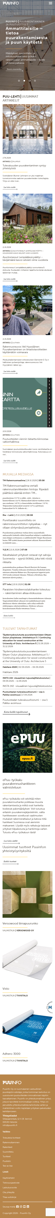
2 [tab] (24, 81)
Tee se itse (8, 1166)
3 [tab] (29, 81)
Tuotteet (7, 1156)
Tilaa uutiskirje (9, 1197)
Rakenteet (7, 1147)
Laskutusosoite (10, 1187)
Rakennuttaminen (11, 1142)
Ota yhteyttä (8, 1192)
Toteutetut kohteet (11, 1137)
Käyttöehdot (8, 1178)
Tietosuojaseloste (11, 1182)
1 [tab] (19, 81)
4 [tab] (35, 81)
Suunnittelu (8, 1152)
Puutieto (7, 1161)
